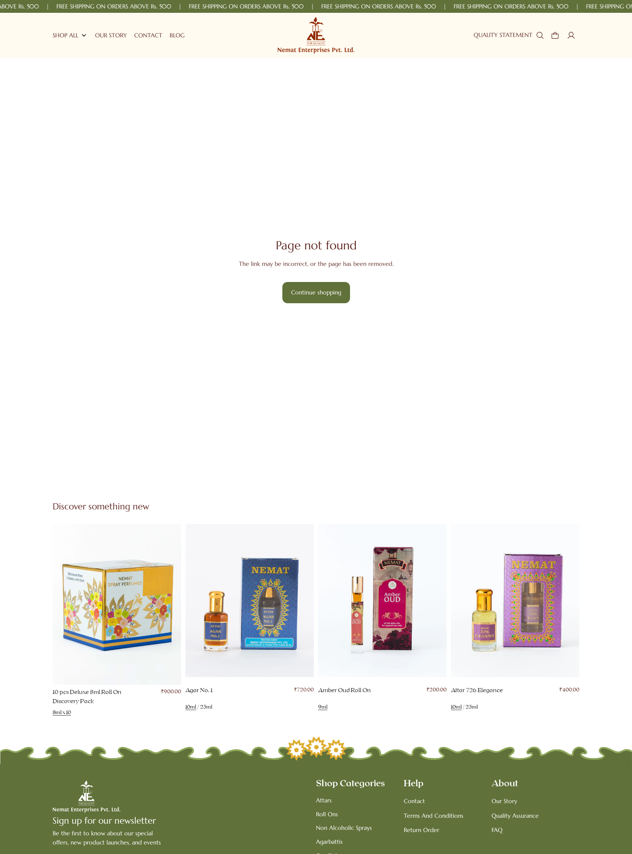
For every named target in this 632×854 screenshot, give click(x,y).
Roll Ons (327, 814)
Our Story (504, 801)
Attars (324, 800)
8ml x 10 (62, 712)
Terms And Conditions (433, 815)
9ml (322, 707)
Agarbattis (329, 841)
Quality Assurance (515, 815)
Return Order (421, 829)
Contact (414, 801)
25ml (206, 707)
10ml (190, 707)
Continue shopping (316, 292)
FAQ (497, 829)
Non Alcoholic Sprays (344, 827)
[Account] (571, 35)
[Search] (540, 35)
